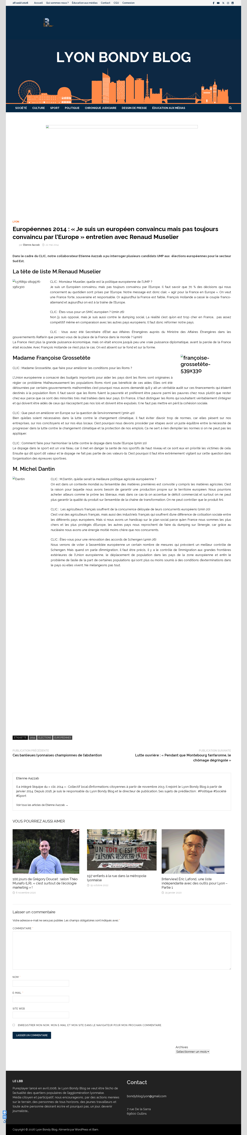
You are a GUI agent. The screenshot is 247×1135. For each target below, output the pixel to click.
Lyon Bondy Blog (46, 1129)
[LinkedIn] (232, 3)
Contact (105, 3)
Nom (16, 977)
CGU (116, 3)
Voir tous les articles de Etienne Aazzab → (42, 805)
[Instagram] (228, 3)
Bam (95, 1129)
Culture (38, 108)
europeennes (62, 737)
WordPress (81, 1129)
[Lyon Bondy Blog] (123, 71)
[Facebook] (214, 3)
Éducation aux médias (84, 3)
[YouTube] (218, 3)
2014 (32, 737)
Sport (54, 108)
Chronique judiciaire (100, 108)
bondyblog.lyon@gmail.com (146, 1096)
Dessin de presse (134, 108)
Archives (182, 1047)
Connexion (128, 3)
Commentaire (23, 928)
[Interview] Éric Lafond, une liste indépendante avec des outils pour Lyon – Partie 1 (195, 883)
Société (21, 108)
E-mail (18, 993)
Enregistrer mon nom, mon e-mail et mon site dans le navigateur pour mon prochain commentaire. (90, 1025)
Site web (19, 1008)
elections (44, 737)
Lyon (16, 221)
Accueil (38, 3)
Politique (72, 108)
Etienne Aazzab (31, 245)
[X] (223, 3)
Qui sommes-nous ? (57, 3)
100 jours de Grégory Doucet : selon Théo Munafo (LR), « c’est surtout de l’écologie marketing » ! (45, 883)
